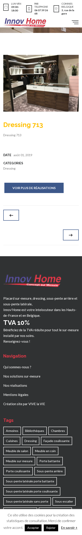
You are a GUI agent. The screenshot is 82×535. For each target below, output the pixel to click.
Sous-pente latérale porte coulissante (32, 491)
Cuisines (12, 441)
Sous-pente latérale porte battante (30, 481)
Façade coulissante (57, 441)
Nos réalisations (15, 385)
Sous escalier (64, 501)
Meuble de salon (17, 451)
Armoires (12, 431)
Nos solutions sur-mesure (21, 376)
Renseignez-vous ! (16, 341)
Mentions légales (15, 395)
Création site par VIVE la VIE (24, 404)
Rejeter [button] (51, 528)
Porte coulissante (18, 471)
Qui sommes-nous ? (17, 367)
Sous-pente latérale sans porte (27, 501)
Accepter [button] (33, 528)
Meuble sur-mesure (19, 461)
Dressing (9, 168)
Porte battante (49, 461)
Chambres (58, 431)
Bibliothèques (34, 431)
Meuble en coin (45, 451)
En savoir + (69, 528)
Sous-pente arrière (50, 471)
